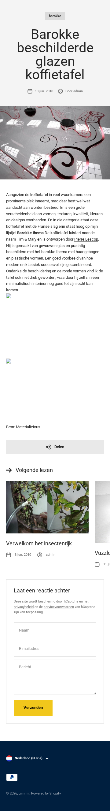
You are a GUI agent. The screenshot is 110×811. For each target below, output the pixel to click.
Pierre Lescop (86, 239)
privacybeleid (24, 607)
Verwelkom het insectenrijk (39, 543)
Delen (59, 446)
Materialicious (28, 427)
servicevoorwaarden (59, 607)
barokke (55, 16)
